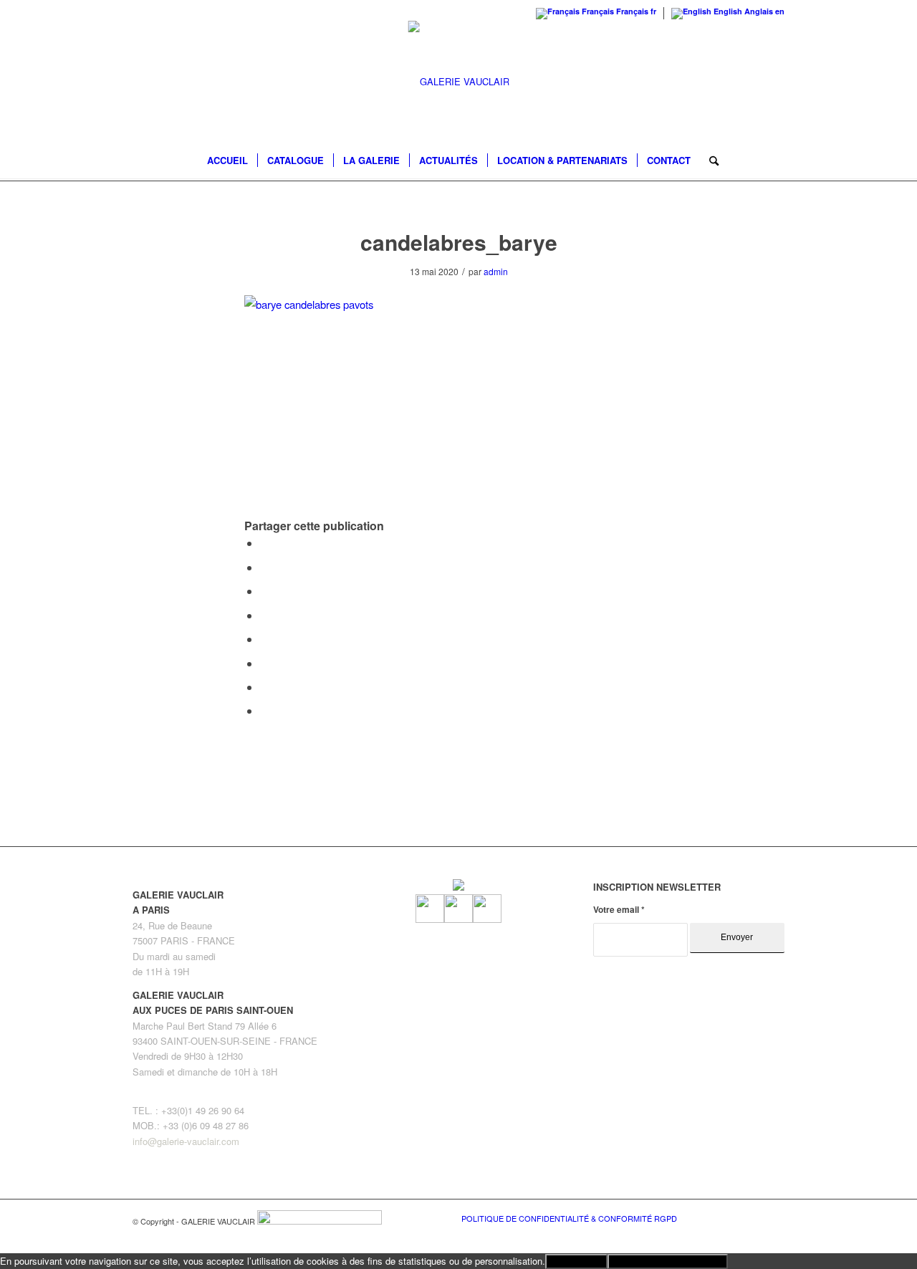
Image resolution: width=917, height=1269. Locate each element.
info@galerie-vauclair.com (186, 1141)
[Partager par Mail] (264, 710)
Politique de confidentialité (667, 1261)
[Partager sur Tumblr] (264, 638)
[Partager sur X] (264, 567)
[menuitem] (227, 160)
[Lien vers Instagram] (752, 1217)
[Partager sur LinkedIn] (264, 615)
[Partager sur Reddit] (264, 686)
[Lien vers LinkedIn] (773, 1217)
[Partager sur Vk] (264, 663)
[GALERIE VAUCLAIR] (458, 82)
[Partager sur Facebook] (264, 542)
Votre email (619, 910)
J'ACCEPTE (576, 1261)
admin (496, 271)
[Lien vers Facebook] (730, 1217)
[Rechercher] (709, 160)
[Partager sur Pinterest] (264, 590)
